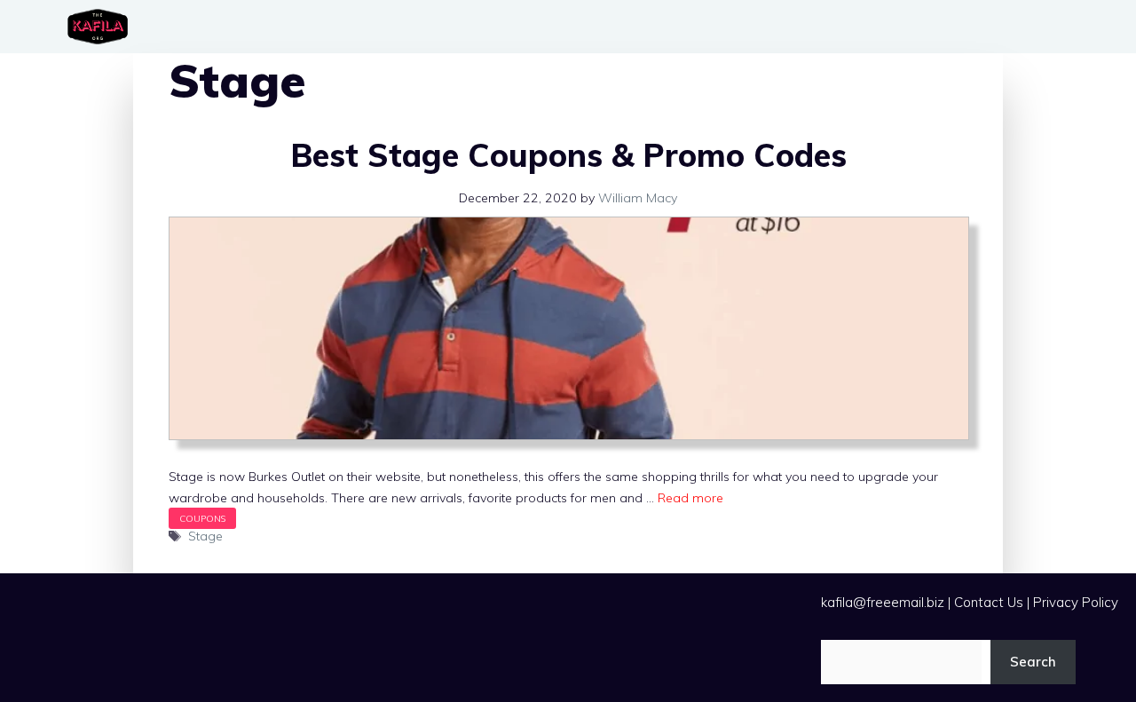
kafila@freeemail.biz (882, 602)
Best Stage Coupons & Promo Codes (568, 155)
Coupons (202, 518)
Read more (690, 498)
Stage (205, 536)
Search (1033, 661)
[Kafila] (102, 26)
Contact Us (988, 602)
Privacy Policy (1075, 602)
